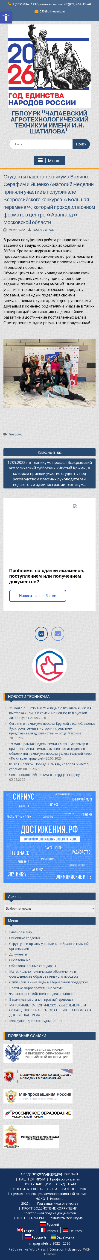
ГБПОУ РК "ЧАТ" (44, 230)
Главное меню (20, 932)
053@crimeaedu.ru (52, 11)
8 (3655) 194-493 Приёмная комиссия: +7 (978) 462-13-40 (51, 4)
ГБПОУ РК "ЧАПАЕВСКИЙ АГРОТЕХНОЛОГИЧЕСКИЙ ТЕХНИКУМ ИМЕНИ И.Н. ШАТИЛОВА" (50, 122)
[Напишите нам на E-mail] (57, 634)
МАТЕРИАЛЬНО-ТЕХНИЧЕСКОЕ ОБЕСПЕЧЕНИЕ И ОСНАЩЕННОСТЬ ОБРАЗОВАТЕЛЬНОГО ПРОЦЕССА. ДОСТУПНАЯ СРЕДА (50, 1010)
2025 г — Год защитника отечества (49, 1203)
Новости (16, 434)
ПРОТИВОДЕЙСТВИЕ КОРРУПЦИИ (49, 1208)
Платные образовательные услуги (36, 988)
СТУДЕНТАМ (66, 1184)
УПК (83, 1189)
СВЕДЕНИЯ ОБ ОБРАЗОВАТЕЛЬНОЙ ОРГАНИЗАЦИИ (49, 1174)
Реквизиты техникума (66, 1218)
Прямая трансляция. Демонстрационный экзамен (49, 1193)
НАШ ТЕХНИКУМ (32, 1179)
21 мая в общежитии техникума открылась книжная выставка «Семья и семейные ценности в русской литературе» (50, 713)
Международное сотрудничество (35, 1020)
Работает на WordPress (27, 1249)
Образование (19, 960)
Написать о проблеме (37, 596)
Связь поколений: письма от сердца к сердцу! (44, 774)
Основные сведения (25, 938)
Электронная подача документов (49, 1213)
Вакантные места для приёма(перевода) (41, 999)
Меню (54, 160)
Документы (18, 954)
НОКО (40, 1198)
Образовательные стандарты (32, 966)
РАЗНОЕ (68, 1189)
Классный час (49, 452)
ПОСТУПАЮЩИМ (37, 1184)
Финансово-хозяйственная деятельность (41, 993)
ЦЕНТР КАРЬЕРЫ (30, 1218)
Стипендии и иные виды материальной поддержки (48, 982)
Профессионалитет (65, 1179)
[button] (6, 18)
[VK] (41, 634)
